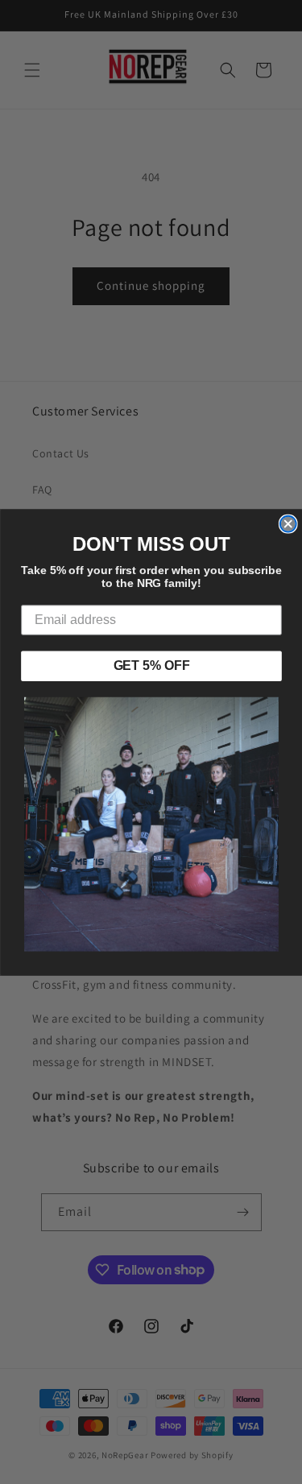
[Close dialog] (287, 523)
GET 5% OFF (151, 665)
